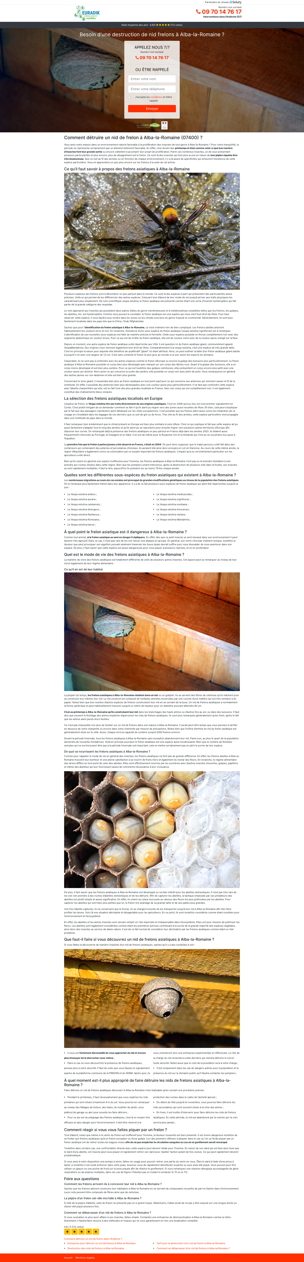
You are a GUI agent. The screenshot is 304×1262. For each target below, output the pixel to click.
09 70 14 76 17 (221, 11)
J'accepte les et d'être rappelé (153, 99)
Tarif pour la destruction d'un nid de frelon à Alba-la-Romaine (191, 1243)
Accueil (68, 1257)
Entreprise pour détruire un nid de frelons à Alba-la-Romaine (101, 1243)
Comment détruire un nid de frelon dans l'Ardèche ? (93, 1238)
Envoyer (152, 109)
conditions (156, 97)
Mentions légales (85, 1257)
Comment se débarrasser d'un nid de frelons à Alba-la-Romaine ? (193, 1248)
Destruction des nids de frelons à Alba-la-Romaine (95, 1248)
